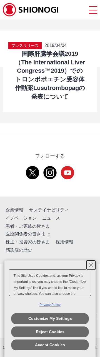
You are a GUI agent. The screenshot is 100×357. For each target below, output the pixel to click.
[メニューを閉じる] (93, 9)
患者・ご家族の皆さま (28, 226)
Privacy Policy (50, 305)
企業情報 (14, 210)
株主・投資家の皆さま (28, 242)
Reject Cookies (50, 332)
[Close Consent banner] (91, 264)
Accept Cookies (50, 345)
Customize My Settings (50, 318)
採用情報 (64, 242)
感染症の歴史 (19, 250)
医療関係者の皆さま (26, 234)
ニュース (51, 218)
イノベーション (21, 218)
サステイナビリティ (49, 210)
